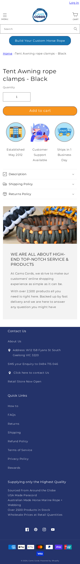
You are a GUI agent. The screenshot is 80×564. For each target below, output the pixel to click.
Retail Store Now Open (24, 381)
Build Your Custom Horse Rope (40, 40)
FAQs (12, 415)
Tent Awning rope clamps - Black (40, 53)
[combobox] (40, 29)
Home (7, 53)
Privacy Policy (18, 459)
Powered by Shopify (49, 561)
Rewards (14, 468)
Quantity (9, 87)
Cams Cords (34, 561)
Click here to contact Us (31, 372)
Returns (13, 423)
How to (13, 406)
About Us (14, 341)
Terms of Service (20, 450)
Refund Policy (18, 441)
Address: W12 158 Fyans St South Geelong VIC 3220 (37, 352)
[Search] (75, 29)
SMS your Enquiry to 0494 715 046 (33, 364)
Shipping (14, 432)
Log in (74, 3)
